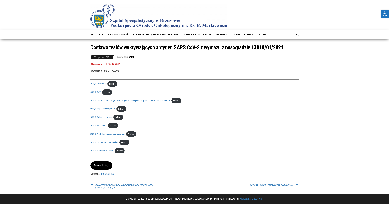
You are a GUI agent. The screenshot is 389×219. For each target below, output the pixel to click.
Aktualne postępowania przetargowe (155, 34)
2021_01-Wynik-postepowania (101, 151)
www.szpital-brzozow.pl (250, 198)
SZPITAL (263, 34)
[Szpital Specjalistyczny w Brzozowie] (92, 34)
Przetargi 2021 (108, 173)
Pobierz (112, 84)
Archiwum (222, 34)
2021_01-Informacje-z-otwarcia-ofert (104, 142)
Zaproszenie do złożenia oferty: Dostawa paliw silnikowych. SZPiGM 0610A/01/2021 (124, 186)
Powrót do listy (101, 165)
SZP (101, 34)
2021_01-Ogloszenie (98, 84)
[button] (385, 14)
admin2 (132, 57)
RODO (237, 34)
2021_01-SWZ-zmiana (98, 126)
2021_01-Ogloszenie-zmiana (101, 117)
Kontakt (249, 34)
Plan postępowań (117, 34)
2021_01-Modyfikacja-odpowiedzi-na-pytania (107, 134)
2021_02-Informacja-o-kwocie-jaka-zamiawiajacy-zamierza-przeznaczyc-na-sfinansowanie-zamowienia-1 (130, 100)
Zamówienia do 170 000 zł (196, 34)
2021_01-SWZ (95, 92)
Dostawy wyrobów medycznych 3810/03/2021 (272, 185)
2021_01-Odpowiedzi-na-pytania (102, 109)
